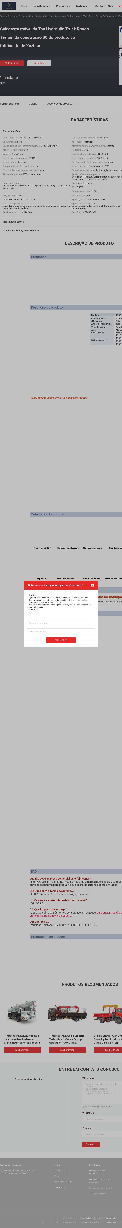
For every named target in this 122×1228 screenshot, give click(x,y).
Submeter (61, 640)
